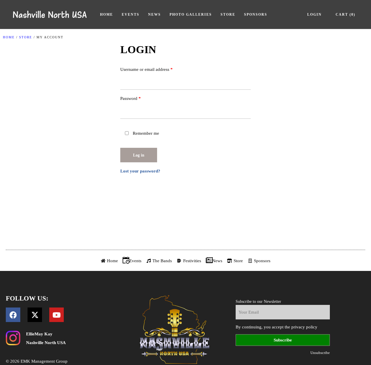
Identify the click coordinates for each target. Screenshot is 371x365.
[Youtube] (56, 315)
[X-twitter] (35, 315)
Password (138, 97)
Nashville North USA (46, 342)
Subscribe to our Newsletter (258, 301)
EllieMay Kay (39, 334)
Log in (138, 155)
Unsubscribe (320, 352)
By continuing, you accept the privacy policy (276, 327)
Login (314, 14)
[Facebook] (13, 315)
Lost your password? (140, 171)
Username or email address (154, 68)
